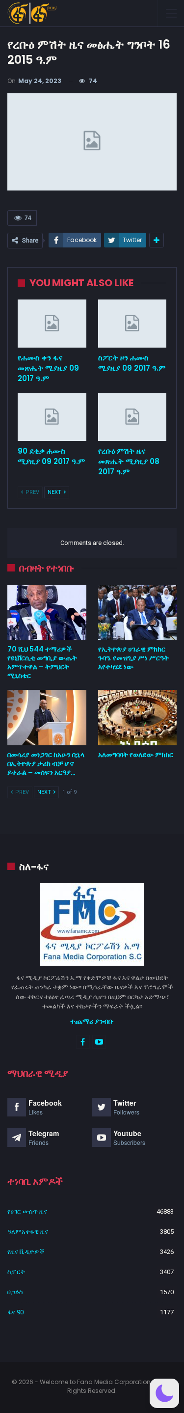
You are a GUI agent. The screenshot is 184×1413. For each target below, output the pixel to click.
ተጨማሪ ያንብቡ (92, 1021)
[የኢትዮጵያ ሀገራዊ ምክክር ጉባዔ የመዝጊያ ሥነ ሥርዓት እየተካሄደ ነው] (137, 612)
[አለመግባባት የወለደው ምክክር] (137, 717)
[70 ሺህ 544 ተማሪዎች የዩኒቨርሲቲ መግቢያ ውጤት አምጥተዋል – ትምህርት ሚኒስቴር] (46, 612)
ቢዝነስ (15, 1292)
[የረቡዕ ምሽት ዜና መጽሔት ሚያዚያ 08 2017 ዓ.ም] (132, 417)
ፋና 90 (15, 1312)
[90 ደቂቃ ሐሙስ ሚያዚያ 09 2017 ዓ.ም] (52, 417)
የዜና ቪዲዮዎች (26, 1251)
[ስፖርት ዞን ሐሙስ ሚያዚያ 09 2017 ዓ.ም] (132, 323)
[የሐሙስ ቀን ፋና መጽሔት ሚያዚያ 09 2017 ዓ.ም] (52, 323)
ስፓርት (16, 1272)
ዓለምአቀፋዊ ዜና (27, 1231)
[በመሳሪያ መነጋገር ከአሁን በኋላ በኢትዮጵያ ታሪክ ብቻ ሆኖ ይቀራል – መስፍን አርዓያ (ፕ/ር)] (46, 717)
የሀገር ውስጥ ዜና (27, 1211)
